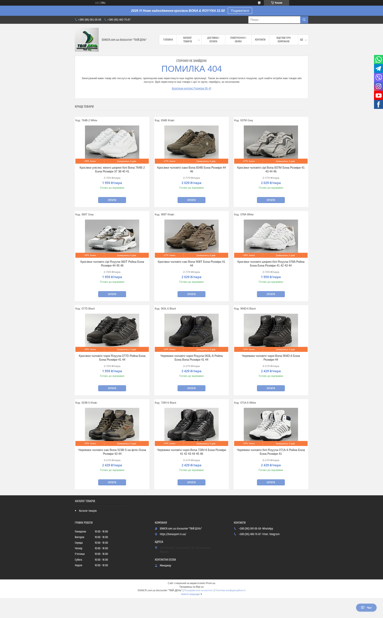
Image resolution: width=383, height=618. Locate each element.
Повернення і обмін (238, 39)
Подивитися (240, 10)
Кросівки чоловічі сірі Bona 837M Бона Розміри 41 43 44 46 (271, 169)
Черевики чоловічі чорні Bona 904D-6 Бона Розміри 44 (271, 357)
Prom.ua (210, 583)
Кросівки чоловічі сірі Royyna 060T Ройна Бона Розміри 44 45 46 (112, 263)
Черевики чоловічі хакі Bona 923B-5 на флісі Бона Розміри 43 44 (112, 452)
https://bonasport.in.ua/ (173, 534)
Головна (168, 39)
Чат (369, 607)
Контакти (260, 39)
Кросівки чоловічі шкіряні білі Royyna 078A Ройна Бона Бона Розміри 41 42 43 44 (270, 263)
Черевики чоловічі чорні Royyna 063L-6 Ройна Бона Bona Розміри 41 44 (191, 357)
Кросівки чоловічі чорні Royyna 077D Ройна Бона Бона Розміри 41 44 (112, 357)
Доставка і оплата (213, 39)
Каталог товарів (187, 39)
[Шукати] (304, 19)
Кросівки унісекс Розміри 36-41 (191, 88)
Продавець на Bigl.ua (192, 586)
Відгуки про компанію (283, 39)
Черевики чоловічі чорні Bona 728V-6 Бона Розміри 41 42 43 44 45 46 (191, 452)
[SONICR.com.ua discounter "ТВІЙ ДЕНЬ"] (87, 40)
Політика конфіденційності (230, 590)
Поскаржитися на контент (198, 590)
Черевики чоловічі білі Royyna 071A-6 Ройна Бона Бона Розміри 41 (271, 452)
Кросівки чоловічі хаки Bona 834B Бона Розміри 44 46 (191, 169)
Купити (112, 200)
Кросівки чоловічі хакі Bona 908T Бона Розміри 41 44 (191, 263)
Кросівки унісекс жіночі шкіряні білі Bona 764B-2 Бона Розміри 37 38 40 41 (112, 169)
